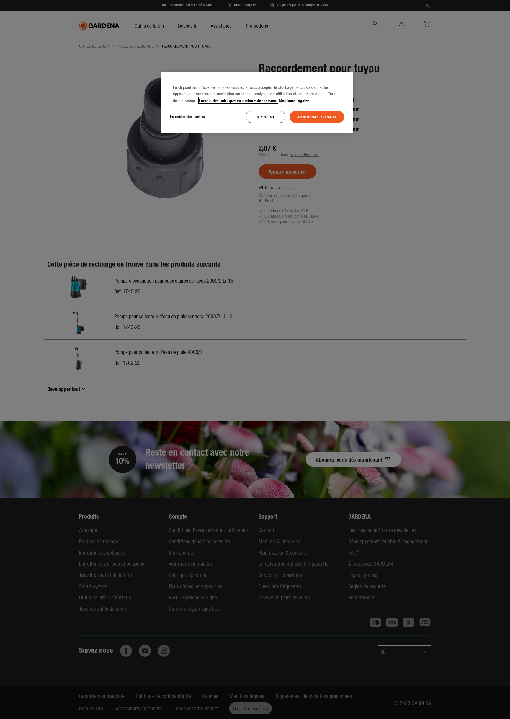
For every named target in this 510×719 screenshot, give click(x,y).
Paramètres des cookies (187, 116)
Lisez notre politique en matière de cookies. (238, 100)
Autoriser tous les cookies (317, 116)
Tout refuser (265, 116)
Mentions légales (294, 100)
